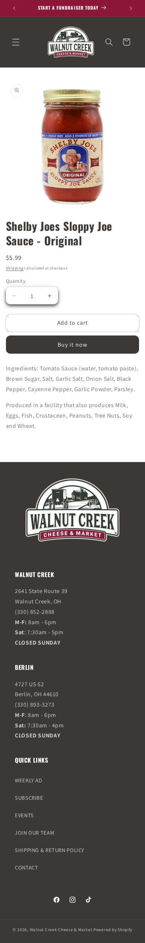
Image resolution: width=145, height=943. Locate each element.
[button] (15, 41)
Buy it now (72, 344)
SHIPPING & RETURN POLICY (49, 850)
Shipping (14, 268)
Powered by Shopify (112, 929)
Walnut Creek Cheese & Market (61, 929)
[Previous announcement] (14, 8)
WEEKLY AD (28, 780)
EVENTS (24, 815)
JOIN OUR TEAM (34, 832)
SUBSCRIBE (29, 797)
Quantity (15, 281)
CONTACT (26, 867)
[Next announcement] (131, 8)
